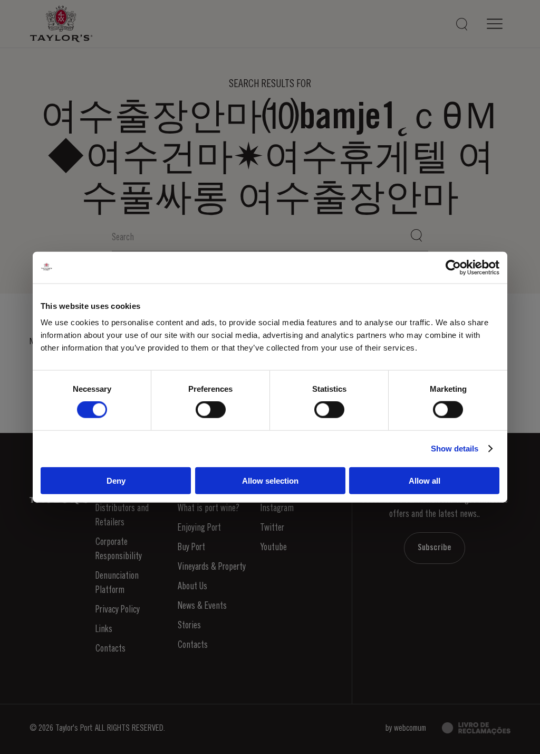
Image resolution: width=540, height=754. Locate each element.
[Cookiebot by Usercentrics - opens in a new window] (453, 268)
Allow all (424, 480)
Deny (116, 480)
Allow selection (270, 480)
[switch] (211, 409)
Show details (454, 448)
